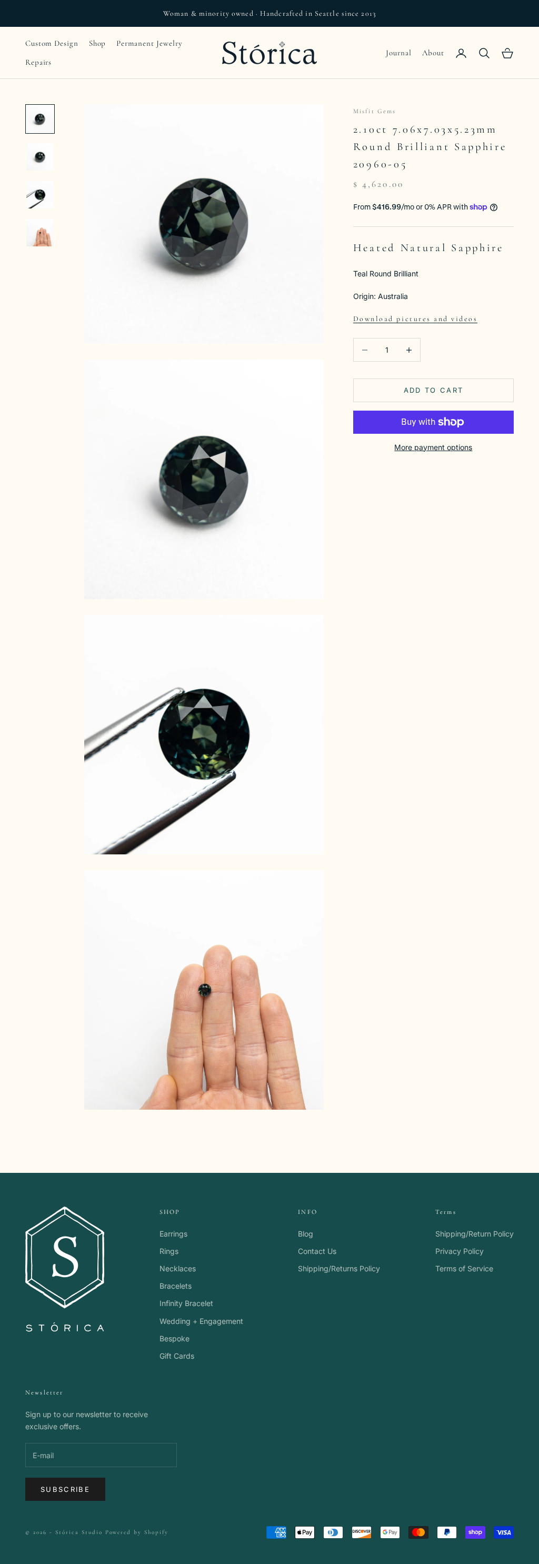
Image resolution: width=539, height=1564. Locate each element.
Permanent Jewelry (149, 43)
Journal (398, 52)
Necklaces (177, 1268)
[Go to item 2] (40, 157)
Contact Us (317, 1251)
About (433, 52)
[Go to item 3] (40, 195)
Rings (168, 1251)
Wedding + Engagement (201, 1321)
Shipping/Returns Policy (339, 1268)
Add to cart (434, 390)
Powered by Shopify (137, 1532)
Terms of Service (464, 1268)
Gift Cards (176, 1355)
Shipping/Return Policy (474, 1233)
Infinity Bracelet (186, 1303)
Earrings (173, 1233)
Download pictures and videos (415, 318)
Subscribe (65, 1489)
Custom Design (51, 43)
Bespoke (174, 1338)
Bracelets (175, 1285)
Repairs (38, 62)
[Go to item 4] (40, 232)
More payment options (433, 447)
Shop (97, 43)
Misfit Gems (374, 111)
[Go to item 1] (40, 119)
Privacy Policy (459, 1251)
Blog (305, 1233)
